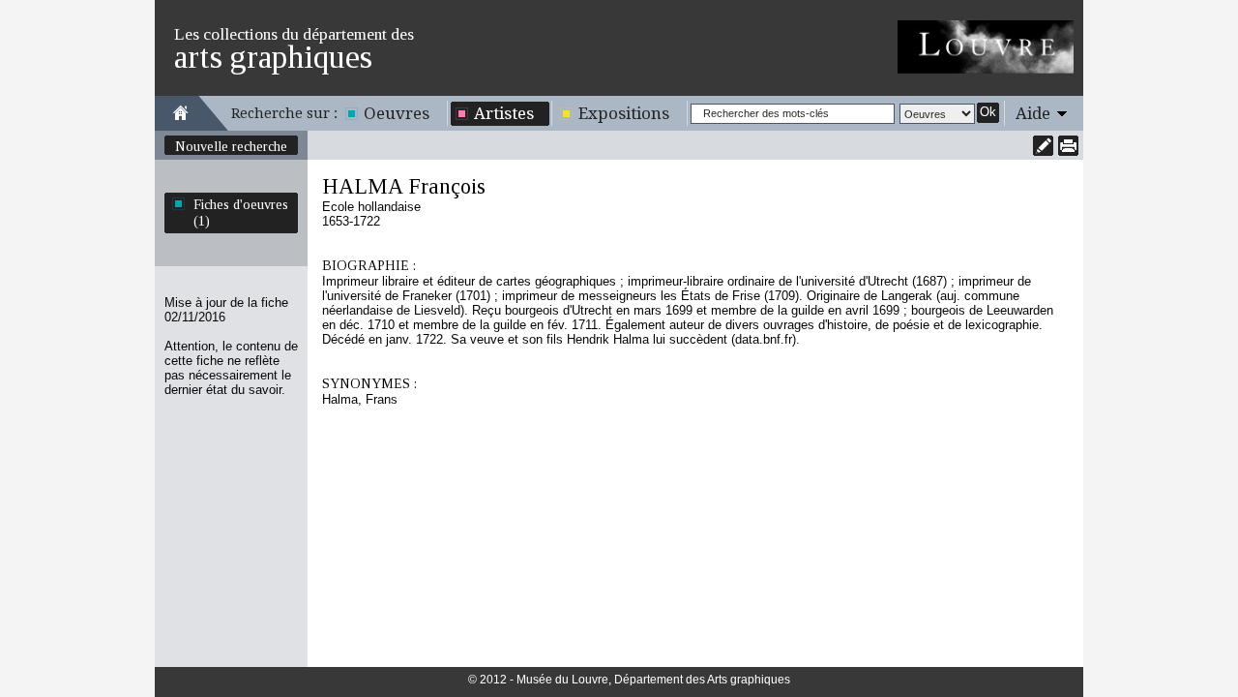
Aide (1033, 113)
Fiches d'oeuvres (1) (240, 212)
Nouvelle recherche (231, 146)
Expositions (623, 113)
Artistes (504, 113)
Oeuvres (396, 113)
